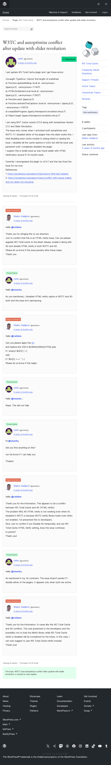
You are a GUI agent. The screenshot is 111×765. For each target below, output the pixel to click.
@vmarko (16, 289)
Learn (59, 696)
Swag (88, 710)
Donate (89, 706)
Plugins (33, 706)
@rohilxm (16, 227)
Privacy (6, 710)
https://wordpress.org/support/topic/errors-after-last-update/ (38, 173)
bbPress (8, 729)
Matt (6, 724)
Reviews (86, 99)
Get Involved (90, 696)
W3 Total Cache (26, 20)
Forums (6, 12)
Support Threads (90, 79)
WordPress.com (12, 719)
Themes (34, 701)
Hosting (6, 706)
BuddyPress (10, 734)
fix (33, 342)
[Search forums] (31, 29)
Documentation (64, 701)
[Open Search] (98, 4)
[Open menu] (106, 4)
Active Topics (88, 86)
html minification (90, 112)
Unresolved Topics (91, 92)
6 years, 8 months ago (27, 63)
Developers (62, 706)
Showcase (35, 696)
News (5, 701)
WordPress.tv (65, 710)
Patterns (34, 710)
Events (87, 701)
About (6, 696)
